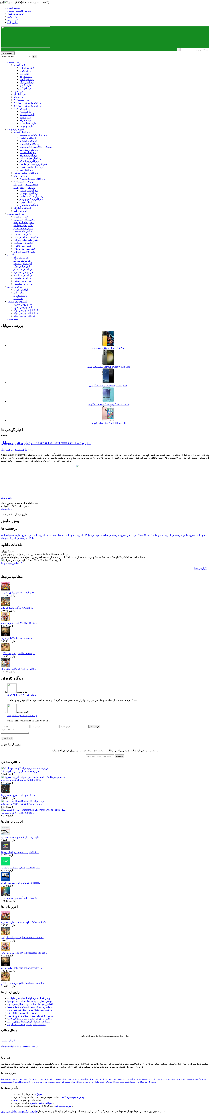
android (5, 535)
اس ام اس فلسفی (23, 278)
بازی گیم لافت (27, 79)
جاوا (149, 1082)
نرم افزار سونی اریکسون (32, 178)
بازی (35, 535)
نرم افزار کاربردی (29, 205)
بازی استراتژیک (27, 82)
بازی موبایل (13, 62)
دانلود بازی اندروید (197, 535)
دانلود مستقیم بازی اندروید (56, 1079)
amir (16, 1100)
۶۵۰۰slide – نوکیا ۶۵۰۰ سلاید (22, 1012)
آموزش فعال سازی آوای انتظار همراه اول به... (30, 998)
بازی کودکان (26, 88)
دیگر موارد (12, 319)
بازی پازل (24, 73)
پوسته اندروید (20, 295)
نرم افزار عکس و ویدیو (31, 199)
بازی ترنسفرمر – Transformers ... (17, 812)
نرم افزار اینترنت (28, 140)
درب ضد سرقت (63, 1106)
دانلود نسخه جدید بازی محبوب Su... (18, 592)
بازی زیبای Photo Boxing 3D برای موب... (21, 804)
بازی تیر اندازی (27, 67)
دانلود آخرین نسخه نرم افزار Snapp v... (20, 867)
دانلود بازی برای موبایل (178, 1079)
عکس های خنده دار (23, 228)
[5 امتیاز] (9, 2)
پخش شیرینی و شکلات (72, 1097)
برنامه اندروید (23, 1079)
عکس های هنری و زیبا (25, 251)
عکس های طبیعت (23, 231)
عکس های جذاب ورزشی (26, 240)
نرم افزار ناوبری (28, 202)
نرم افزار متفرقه (28, 155)
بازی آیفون (19, 91)
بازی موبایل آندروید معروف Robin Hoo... (21, 780)
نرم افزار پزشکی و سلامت (33, 164)
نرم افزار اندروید (95, 1082)
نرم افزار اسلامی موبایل (26, 173)
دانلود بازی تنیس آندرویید (175, 535)
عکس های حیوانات (23, 225)
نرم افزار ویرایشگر (29, 161)
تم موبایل (43, 1079)
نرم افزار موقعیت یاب (31, 158)
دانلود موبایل (75, 1082)
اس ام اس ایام (21, 257)
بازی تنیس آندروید (128, 535)
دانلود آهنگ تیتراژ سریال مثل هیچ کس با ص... (29, 1010)
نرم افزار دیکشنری (29, 143)
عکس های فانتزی (23, 246)
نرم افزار (15, 1079)
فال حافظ (12, 16)
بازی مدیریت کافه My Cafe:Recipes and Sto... (24, 952)
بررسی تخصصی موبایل (19, 11)
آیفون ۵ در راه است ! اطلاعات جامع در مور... (30, 1015)
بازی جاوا (18, 97)
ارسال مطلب (8, 1040)
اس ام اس (12, 254)
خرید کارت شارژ (15, 13)
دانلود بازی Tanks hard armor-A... (17, 638)
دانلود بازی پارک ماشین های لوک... (18, 668)
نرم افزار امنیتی (28, 137)
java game (190, 1079)
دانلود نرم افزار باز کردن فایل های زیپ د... (28, 1021)
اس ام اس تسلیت (23, 263)
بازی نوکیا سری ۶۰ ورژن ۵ (27, 105)
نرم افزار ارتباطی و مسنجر (33, 135)
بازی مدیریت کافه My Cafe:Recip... (19, 623)
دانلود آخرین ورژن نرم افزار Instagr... (19, 898)
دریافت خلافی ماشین (41, 1103)
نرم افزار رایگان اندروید (133, 1079)
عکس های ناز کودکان (24, 248)
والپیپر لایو (19, 292)
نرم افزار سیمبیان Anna (26, 184)
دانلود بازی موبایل (49, 1082)
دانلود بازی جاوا (118, 1082)
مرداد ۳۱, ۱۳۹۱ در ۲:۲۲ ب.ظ (22, 715)
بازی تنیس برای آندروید (107, 535)
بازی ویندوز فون (22, 108)
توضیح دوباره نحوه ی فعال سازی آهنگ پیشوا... (30, 1001)
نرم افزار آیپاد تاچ (22, 208)
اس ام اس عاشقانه (23, 275)
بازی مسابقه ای (28, 123)
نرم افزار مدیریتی (29, 149)
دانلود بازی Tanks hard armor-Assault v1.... (22, 968)
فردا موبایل (7, 509)
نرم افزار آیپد (20, 210)
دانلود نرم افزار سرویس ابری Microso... (21, 882)
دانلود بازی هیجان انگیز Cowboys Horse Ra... (23, 983)
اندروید (41, 535)
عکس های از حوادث (24, 222)
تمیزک (38, 1094)
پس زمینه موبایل (15, 213)
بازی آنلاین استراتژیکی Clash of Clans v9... (22, 937)
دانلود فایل (6, 497)
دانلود (103, 1082)
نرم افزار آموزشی (29, 193)
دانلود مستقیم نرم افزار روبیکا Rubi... (20, 852)
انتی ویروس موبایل (17, 301)
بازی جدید (151, 1079)
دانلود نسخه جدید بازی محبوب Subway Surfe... (24, 922)
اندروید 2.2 (108, 1079)
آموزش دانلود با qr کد (11, 563)
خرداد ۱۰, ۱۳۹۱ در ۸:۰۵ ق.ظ (22, 694)
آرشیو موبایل (13, 19)
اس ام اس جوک (22, 266)
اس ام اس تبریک (22, 260)
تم (169, 1079)
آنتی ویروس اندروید (23, 304)
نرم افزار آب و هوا (29, 190)
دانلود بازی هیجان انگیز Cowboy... (18, 653)
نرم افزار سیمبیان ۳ (24, 181)
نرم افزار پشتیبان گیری (31, 167)
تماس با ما (12, 22)
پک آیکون (18, 298)
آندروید (153, 1082)
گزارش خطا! (200, 568)
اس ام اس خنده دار (23, 269)
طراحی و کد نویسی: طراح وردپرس (19, 1111)
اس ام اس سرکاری (24, 272)
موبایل (4, 538)
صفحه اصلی (13, 8)
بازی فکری (25, 70)
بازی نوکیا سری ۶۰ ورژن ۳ (27, 102)
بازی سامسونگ (34, 1079)
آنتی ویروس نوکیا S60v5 (26, 313)
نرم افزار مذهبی (28, 152)
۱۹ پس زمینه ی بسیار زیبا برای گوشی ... (21, 771)
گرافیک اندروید (14, 286)
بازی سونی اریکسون (132, 1082)
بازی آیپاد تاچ (20, 94)
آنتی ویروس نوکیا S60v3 (26, 310)
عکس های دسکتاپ (23, 243)
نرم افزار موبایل (15, 129)
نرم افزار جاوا (21, 175)
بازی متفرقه (26, 76)
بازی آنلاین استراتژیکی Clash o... (17, 607)
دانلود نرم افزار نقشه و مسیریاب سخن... (21, 837)
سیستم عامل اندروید (63, 1082)
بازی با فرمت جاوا (98, 1079)
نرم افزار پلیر (26, 170)
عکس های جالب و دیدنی (26, 237)
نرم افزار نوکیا (6, 1079)
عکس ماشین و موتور (24, 219)
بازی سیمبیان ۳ (21, 100)
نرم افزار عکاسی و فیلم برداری (36, 146)
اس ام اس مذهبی (23, 281)
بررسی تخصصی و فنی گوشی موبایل (19, 1046)
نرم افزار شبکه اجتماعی (32, 196)
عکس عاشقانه (21, 216)
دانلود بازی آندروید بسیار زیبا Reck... (19, 795)
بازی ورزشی (26, 126)
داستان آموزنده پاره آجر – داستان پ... (26, 1024)
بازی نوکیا (109, 1082)
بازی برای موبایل (161, 1079)
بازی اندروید (26, 535)
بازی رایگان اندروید (85, 535)
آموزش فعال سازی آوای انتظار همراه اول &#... (31, 1004)
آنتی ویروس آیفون (23, 307)
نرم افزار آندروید (22, 132)
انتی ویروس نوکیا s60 (24, 316)
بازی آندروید (20, 64)
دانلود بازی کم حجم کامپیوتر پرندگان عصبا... (29, 1007)
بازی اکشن (25, 85)
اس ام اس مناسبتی (23, 283)
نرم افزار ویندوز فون (24, 187)
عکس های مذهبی (22, 234)
